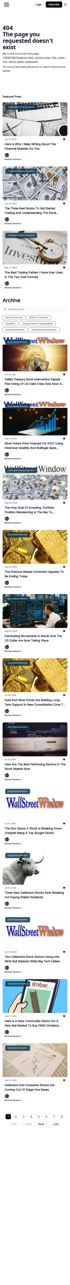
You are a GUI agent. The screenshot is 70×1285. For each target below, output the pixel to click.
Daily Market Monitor (15, 329)
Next (41, 1124)
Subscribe (54, 4)
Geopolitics (10, 323)
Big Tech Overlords (13, 317)
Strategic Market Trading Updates (37, 323)
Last (55, 1124)
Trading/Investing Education (44, 329)
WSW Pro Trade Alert (38, 317)
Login (39, 4)
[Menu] (65, 4)
